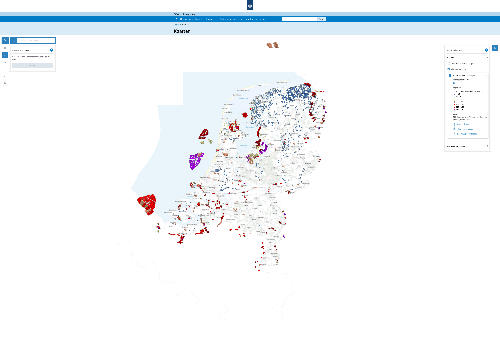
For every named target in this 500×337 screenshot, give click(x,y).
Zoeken (321, 19)
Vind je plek (225, 19)
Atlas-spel (238, 19)
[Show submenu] (216, 19)
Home (176, 19)
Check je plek (186, 19)
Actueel (263, 19)
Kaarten (199, 19)
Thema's (210, 19)
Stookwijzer (251, 19)
